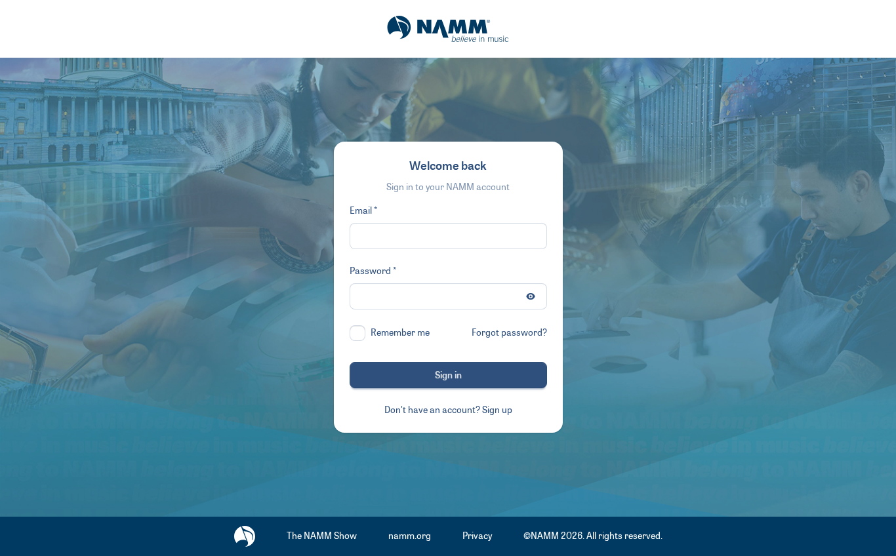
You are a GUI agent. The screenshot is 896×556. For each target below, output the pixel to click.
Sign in (448, 375)
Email (361, 210)
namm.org (409, 536)
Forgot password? (509, 332)
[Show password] (531, 296)
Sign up (497, 410)
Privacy (477, 536)
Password (370, 271)
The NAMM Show (322, 536)
